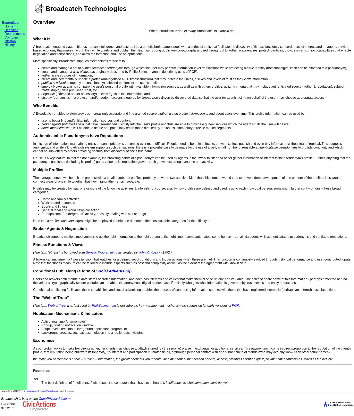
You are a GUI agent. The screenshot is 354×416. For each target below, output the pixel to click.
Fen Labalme (28, 391)
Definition (11, 30)
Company (12, 37)
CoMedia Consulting (46, 391)
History (10, 45)
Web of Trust (57, 305)
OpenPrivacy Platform (54, 398)
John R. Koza (148, 252)
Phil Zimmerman (104, 305)
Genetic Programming (101, 252)
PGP (235, 305)
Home (9, 26)
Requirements (15, 33)
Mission (10, 41)
